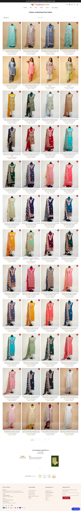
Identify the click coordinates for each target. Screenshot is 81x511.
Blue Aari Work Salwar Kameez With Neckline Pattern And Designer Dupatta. (69, 224)
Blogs (47, 7)
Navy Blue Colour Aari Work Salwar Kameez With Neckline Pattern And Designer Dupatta (31, 397)
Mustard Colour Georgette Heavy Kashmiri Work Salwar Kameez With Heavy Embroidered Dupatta (31, 432)
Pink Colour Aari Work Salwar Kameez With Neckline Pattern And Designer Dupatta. (69, 294)
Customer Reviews (49, 495)
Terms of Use (48, 494)
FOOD (36, 7)
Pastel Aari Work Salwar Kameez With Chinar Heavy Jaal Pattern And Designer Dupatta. (31, 51)
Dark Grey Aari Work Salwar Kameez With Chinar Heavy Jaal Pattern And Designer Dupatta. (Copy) (50, 51)
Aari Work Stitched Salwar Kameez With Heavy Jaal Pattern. (50, 85)
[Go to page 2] (48, 439)
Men (31, 7)
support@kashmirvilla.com (8, 499)
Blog (46, 498)
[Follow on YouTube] (11, 505)
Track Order (55, 7)
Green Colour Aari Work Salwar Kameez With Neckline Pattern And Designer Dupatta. (69, 258)
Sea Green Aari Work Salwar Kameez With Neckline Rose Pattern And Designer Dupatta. (69, 154)
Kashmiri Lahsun (31, 494)
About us (47, 500)
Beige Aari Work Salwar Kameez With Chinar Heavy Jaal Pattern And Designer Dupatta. (69, 120)
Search (29, 498)
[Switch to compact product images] (7, 17)
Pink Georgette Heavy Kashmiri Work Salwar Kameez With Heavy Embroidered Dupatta (12, 432)
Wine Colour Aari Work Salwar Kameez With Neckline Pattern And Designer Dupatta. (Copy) (50, 258)
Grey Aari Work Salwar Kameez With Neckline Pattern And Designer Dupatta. (31, 190)
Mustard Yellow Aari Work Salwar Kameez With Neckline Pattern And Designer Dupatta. (11, 258)
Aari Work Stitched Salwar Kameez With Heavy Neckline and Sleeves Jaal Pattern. (11, 85)
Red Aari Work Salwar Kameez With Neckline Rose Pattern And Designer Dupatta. (50, 154)
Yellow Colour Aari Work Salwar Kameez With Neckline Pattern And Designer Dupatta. (31, 328)
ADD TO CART (7, 47)
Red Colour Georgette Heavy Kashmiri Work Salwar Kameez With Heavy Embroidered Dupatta (50, 432)
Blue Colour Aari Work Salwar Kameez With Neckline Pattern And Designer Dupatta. (12, 363)
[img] (40, 452)
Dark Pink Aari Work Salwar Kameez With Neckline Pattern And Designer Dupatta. (69, 190)
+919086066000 (6, 495)
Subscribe (66, 497)
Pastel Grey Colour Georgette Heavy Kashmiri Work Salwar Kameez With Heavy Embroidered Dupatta (69, 432)
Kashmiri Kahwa (31, 493)
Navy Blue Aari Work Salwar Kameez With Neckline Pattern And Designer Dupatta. (31, 224)
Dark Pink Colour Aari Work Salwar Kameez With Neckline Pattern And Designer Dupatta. (50, 328)
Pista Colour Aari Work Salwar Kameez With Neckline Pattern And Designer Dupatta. (31, 363)
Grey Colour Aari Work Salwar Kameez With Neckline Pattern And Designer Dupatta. (12, 294)
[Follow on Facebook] (3, 505)
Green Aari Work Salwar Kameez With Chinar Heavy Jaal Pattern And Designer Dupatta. (69, 51)
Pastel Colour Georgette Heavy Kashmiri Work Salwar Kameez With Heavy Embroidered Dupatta (69, 397)
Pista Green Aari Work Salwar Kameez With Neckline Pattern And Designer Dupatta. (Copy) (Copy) (31, 258)
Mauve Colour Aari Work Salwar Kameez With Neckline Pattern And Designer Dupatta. (12, 397)
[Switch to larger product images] (4, 17)
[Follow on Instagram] (8, 505)
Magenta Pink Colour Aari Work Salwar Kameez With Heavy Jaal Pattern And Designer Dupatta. (30, 294)
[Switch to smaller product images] (6, 17)
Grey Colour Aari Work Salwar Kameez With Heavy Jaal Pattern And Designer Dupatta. (50, 294)
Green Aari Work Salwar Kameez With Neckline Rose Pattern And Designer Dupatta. (11, 190)
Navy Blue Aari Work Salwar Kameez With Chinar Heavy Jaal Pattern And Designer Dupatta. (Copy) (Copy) (12, 154)
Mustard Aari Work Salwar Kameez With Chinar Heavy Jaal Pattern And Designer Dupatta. (11, 120)
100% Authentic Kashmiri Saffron (33, 497)
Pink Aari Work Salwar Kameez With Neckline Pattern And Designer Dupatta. (50, 190)
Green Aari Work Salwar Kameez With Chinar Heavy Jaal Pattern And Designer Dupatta (12, 51)
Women (25, 7)
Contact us (47, 497)
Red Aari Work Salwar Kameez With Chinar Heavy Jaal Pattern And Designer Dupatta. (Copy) (31, 154)
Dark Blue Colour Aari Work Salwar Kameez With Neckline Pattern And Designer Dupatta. (69, 328)
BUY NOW (16, 47)
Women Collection (32, 490)
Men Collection (31, 492)
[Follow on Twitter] (6, 505)
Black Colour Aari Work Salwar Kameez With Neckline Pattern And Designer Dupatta (50, 397)
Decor (41, 7)
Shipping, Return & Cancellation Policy (49, 492)
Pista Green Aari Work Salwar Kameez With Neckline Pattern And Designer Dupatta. (12, 224)
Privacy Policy (48, 490)
